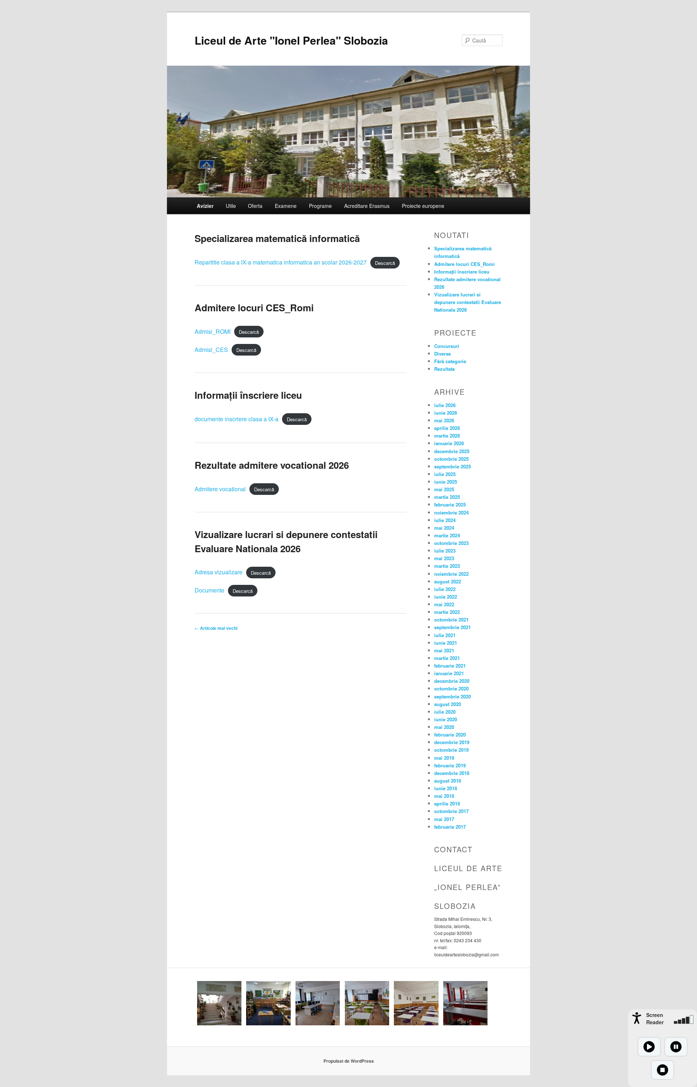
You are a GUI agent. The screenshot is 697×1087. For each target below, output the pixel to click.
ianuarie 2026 (449, 443)
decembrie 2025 (451, 451)
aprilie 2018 (447, 803)
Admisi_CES (211, 349)
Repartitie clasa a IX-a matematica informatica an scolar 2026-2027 (281, 262)
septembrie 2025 (452, 466)
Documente (209, 590)
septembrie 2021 (452, 627)
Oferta (255, 205)
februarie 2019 (450, 765)
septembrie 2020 (452, 696)
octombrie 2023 (451, 543)
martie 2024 (447, 535)
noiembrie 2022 (451, 573)
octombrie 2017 (451, 811)
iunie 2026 (445, 412)
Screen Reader (655, 1018)
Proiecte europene (423, 205)
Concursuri (446, 345)
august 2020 (447, 704)
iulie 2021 (445, 635)
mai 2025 (444, 489)
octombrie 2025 (451, 458)
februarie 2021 (450, 665)
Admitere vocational (220, 489)
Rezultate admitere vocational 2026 (272, 465)
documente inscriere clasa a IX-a (236, 419)
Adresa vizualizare (218, 572)
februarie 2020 (450, 734)
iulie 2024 (445, 520)
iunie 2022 (445, 596)
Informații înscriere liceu (248, 395)
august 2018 (447, 780)
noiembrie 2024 (451, 512)
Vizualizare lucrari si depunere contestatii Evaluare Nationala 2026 (467, 302)
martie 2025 (447, 496)
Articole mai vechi (216, 628)
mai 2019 (444, 757)
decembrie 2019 (451, 742)
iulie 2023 (445, 550)
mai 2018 (444, 795)
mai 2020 (444, 726)
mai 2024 (444, 527)
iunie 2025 (445, 481)
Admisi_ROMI (213, 331)
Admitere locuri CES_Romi (254, 307)
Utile (231, 205)
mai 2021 (444, 650)
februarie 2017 (450, 826)
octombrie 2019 (451, 749)
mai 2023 (444, 558)
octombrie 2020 (451, 688)
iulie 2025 (445, 474)
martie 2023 (447, 565)
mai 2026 (444, 420)
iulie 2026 (445, 405)
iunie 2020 (445, 719)
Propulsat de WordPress (348, 1061)
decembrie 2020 (451, 680)
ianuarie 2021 (449, 673)
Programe (320, 205)
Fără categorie (450, 361)
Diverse (442, 353)
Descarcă (385, 262)
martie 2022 (447, 611)
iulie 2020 (445, 711)
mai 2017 (444, 819)
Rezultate (444, 368)
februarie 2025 (450, 504)
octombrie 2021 (451, 619)
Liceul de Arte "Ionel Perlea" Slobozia (291, 40)
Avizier (205, 205)
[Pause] (676, 1047)
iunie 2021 (445, 642)
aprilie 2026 (447, 427)
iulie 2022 (445, 589)
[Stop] (662, 1070)
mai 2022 (444, 604)
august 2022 (447, 581)
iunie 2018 (445, 788)
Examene (286, 205)
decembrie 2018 (451, 773)
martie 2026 (447, 435)
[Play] (649, 1047)
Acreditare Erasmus (367, 205)
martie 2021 (447, 658)
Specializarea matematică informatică (277, 238)
